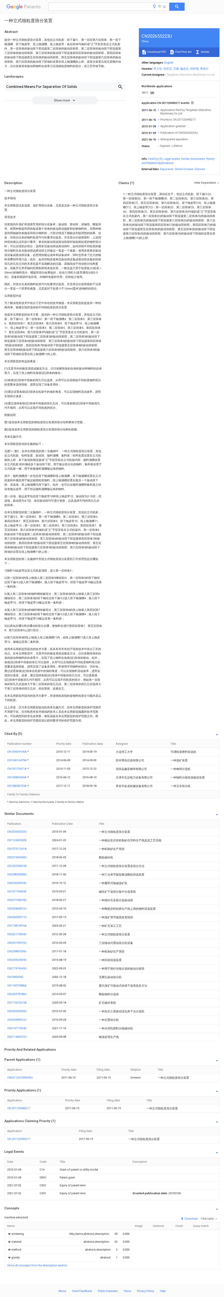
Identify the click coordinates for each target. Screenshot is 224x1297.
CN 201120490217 (18, 1108)
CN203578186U (17, 994)
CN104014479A (17, 760)
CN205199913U (17, 942)
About (62, 1291)
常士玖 (158, 68)
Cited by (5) (155, 158)
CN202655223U (17, 831)
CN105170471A (17, 768)
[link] (15, 1233)
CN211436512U (17, 1036)
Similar (204, 51)
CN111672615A (17, 1002)
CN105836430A (17, 777)
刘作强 (194, 68)
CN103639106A (17, 751)
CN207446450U (17, 857)
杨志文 (184, 68)
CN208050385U (17, 874)
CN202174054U (17, 934)
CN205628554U (17, 883)
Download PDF (156, 51)
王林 (176, 68)
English (168, 62)
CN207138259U (17, 900)
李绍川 (204, 68)
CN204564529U (17, 959)
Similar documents (193, 158)
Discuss (200, 169)
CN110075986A (17, 985)
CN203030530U (17, 1011)
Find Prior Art (183, 51)
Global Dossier (184, 169)
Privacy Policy (145, 1291)
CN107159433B (16, 891)
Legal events (172, 158)
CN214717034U (17, 1028)
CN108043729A (17, 785)
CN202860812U (17, 908)
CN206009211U (17, 917)
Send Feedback (82, 1291)
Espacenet (166, 169)
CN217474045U (17, 968)
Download (191, 1218)
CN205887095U (17, 951)
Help (163, 1291)
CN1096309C (15, 977)
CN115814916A (17, 925)
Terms (127, 1291)
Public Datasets (108, 1291)
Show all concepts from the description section (37, 1265)
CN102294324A (17, 865)
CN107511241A (17, 848)
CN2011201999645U (20, 1077)
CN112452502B (16, 840)
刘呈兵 (167, 68)
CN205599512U (17, 1019)
